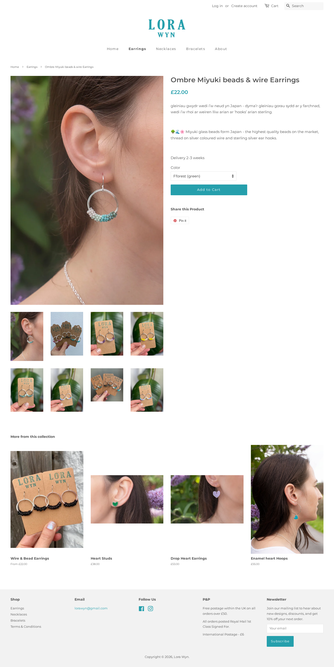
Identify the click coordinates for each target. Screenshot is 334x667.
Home (113, 49)
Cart (274, 6)
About (221, 49)
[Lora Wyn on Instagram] (150, 610)
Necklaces (166, 49)
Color (175, 167)
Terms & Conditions (26, 626)
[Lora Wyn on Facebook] (141, 610)
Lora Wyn (181, 657)
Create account (244, 6)
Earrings (137, 49)
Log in (217, 6)
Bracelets (195, 49)
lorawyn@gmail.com (91, 608)
